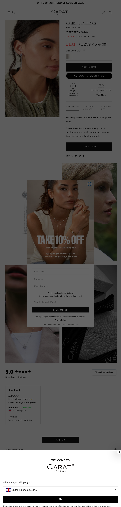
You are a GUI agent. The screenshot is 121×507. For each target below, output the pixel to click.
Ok (60, 499)
